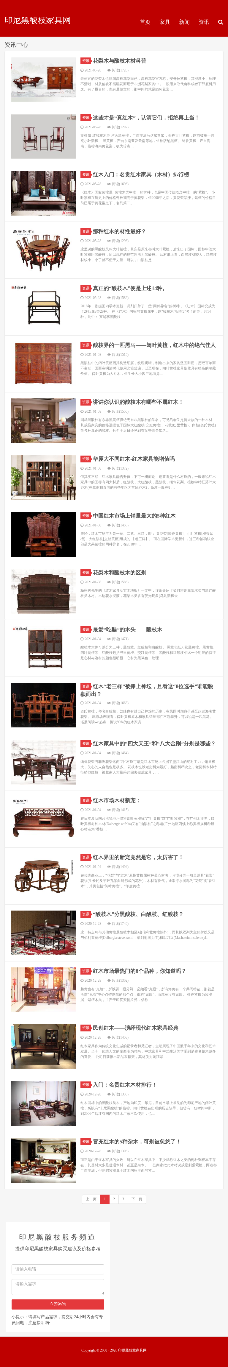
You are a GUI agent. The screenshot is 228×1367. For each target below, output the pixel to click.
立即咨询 (58, 1304)
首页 (145, 22)
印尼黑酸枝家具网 (37, 20)
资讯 (204, 22)
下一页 (137, 1199)
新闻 (184, 22)
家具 (164, 22)
